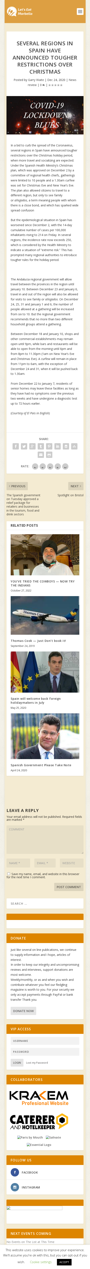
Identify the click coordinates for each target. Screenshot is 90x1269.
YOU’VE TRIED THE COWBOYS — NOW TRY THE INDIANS (43, 583)
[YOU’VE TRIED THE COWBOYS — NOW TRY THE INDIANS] (45, 555)
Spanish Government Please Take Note (41, 765)
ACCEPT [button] (64, 1262)
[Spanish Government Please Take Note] (45, 736)
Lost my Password (37, 1062)
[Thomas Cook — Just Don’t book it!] (45, 615)
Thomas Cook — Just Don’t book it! (38, 641)
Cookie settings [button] (41, 1262)
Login (17, 1062)
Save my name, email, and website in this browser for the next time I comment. (42, 875)
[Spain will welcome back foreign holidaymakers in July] (45, 672)
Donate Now (23, 1011)
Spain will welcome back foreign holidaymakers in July (36, 700)
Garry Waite (36, 80)
